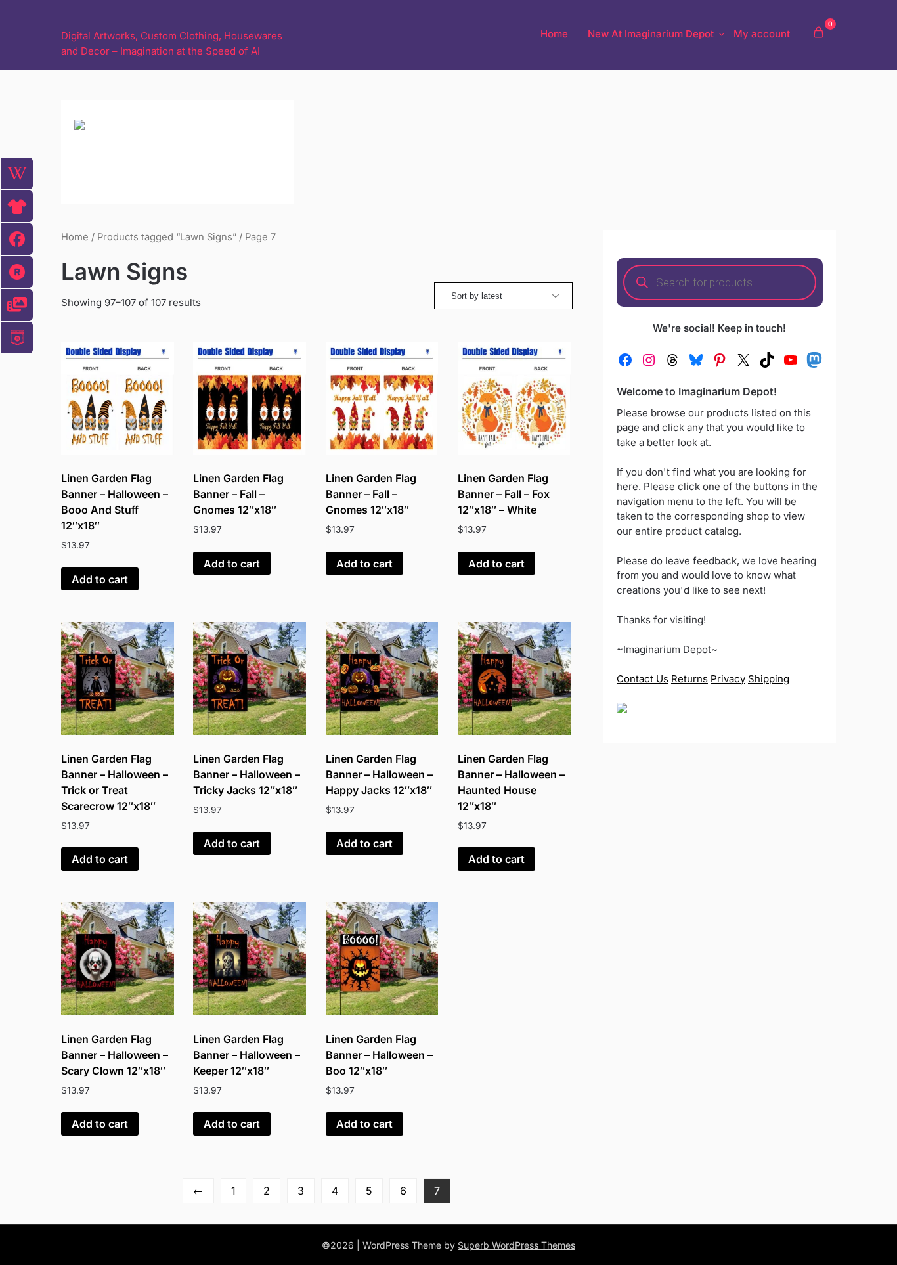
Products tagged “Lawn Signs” (166, 237)
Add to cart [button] (100, 579)
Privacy (728, 679)
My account (761, 34)
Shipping (768, 679)
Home (554, 34)
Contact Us (642, 679)
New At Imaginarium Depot (651, 34)
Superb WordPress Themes (516, 1245)
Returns (689, 679)
